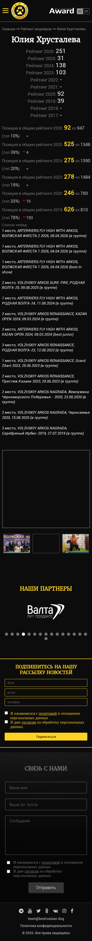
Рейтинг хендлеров (36, 29)
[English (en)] (86, 11)
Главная (8, 29)
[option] (46, 489)
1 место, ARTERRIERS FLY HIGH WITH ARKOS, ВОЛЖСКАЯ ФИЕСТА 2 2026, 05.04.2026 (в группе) (44, 233)
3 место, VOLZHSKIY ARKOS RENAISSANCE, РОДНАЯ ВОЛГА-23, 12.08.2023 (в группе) (38, 347)
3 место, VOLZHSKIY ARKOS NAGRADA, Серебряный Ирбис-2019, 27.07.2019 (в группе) (43, 431)
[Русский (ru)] (80, 11)
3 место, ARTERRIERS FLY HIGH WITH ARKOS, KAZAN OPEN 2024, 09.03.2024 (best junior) (40, 332)
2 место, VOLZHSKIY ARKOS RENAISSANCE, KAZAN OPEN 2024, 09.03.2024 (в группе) (44, 316)
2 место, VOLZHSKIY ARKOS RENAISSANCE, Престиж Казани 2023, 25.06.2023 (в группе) (40, 379)
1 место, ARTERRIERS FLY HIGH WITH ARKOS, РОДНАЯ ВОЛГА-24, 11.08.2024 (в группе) (40, 300)
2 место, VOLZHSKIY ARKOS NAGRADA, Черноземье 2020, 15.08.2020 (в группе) (46, 415)
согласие (29, 722)
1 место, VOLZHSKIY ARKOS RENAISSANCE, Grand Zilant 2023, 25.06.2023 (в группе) (44, 363)
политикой (48, 713)
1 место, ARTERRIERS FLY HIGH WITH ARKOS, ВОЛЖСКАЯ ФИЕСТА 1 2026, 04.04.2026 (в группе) (44, 249)
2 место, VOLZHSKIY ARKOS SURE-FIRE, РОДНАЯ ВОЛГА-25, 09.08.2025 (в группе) (43, 285)
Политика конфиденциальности (46, 925)
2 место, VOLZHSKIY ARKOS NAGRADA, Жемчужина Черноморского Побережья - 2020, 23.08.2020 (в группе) (45, 397)
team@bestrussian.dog (46, 918)
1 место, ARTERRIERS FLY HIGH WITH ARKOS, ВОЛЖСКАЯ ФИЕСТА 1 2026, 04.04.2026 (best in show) (42, 267)
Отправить (46, 887)
